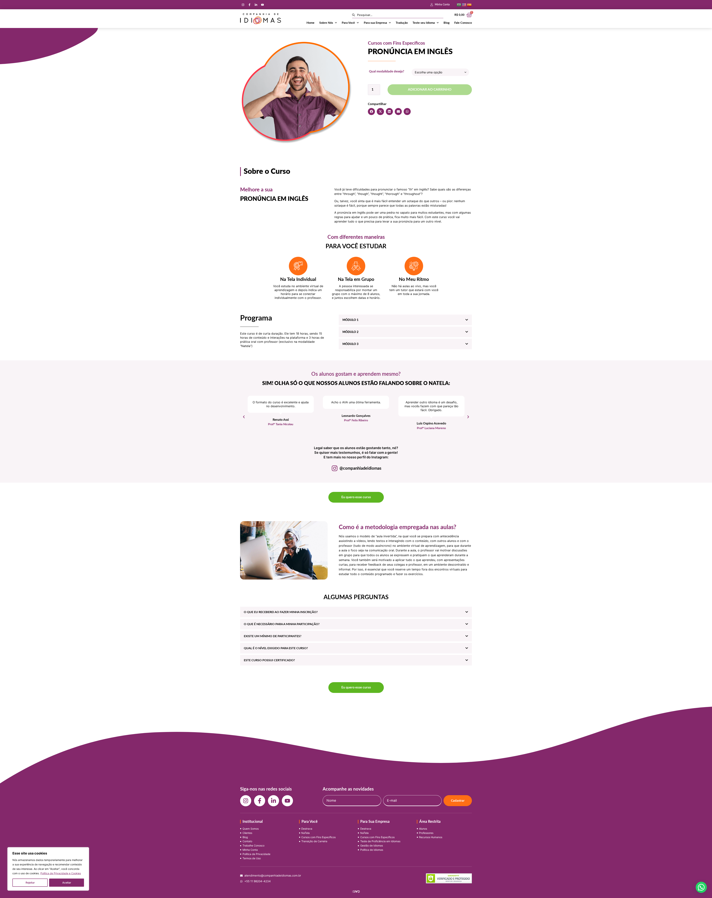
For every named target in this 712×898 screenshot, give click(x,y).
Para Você (348, 22)
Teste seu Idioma (424, 22)
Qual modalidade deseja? (386, 71)
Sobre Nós (326, 22)
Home (310, 22)
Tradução (402, 22)
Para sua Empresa (375, 22)
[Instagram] (243, 4)
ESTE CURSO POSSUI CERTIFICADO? (269, 660)
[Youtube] (262, 4)
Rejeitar (30, 882)
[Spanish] (469, 4)
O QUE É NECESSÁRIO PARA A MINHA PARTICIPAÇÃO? (281, 624)
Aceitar (66, 882)
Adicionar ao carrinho (429, 89)
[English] (464, 4)
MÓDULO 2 (350, 332)
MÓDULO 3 (350, 344)
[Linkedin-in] (256, 4)
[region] (48, 869)
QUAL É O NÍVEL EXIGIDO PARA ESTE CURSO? (276, 648)
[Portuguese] (459, 4)
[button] (371, 111)
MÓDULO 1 (350, 319)
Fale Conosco (463, 22)
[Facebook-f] (249, 4)
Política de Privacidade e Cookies (60, 873)
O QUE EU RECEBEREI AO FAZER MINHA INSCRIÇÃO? (281, 612)
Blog (446, 22)
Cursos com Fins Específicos (396, 43)
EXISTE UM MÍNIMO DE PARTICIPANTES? (272, 636)
